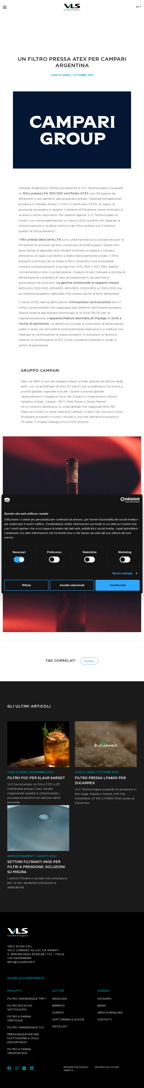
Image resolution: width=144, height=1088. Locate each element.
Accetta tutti (118, 585)
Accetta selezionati (72, 585)
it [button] (137, 7)
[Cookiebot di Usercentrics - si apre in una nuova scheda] (123, 500)
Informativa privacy (76, 1067)
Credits (68, 1070)
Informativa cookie (107, 1067)
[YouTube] (24, 1068)
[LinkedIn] (32, 1068)
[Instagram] (17, 1068)
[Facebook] (9, 1068)
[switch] (50, 559)
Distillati (89, 661)
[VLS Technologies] (72, 7)
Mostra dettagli (122, 573)
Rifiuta (26, 585)
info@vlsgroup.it (21, 962)
